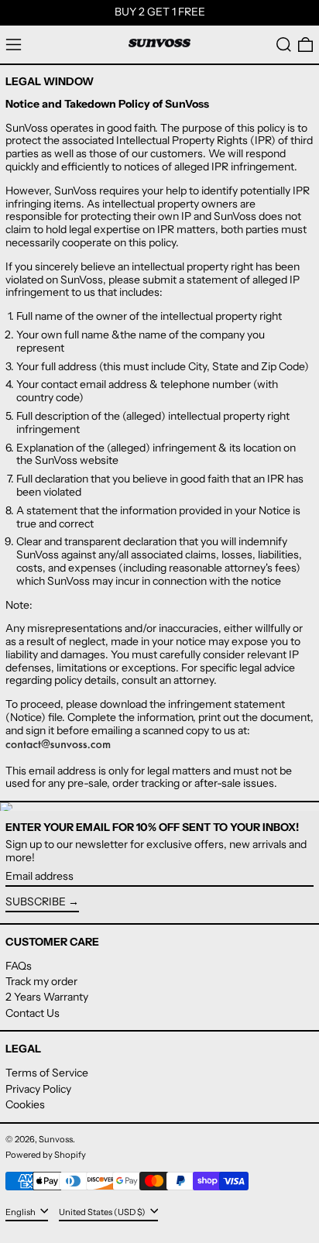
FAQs (18, 966)
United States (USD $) (103, 1211)
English (21, 1211)
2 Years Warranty (46, 997)
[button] (284, 45)
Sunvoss (56, 1139)
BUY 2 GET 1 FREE (160, 12)
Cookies (25, 1104)
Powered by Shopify (45, 1154)
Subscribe (35, 901)
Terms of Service (46, 1073)
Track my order (41, 981)
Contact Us (32, 1013)
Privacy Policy (38, 1089)
